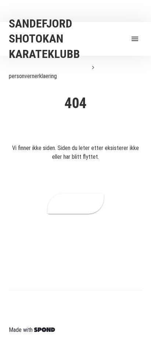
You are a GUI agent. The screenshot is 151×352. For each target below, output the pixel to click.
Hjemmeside (76, 203)
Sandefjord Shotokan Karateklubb (47, 67)
